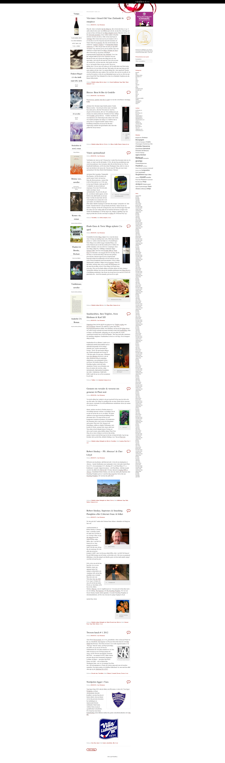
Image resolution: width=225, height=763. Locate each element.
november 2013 (139, 402)
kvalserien (99, 43)
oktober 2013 (138, 403)
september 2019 (139, 307)
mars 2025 (138, 218)
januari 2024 (138, 237)
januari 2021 (138, 286)
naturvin (137, 177)
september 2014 (139, 389)
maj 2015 (137, 378)
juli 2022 (137, 261)
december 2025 (139, 206)
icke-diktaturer (94, 356)
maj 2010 (137, 459)
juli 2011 (137, 440)
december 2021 (139, 271)
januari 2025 (138, 221)
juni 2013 (137, 409)
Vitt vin (105, 144)
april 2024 (138, 233)
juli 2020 (137, 294)
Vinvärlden (94, 217)
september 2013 (139, 405)
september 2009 (139, 470)
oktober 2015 (138, 371)
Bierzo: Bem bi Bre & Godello (101, 92)
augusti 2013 (138, 406)
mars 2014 (138, 397)
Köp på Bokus (76, 152)
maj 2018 (137, 329)
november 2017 (139, 337)
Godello (92, 115)
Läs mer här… (76, 186)
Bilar (136, 73)
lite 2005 (98, 579)
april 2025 (138, 217)
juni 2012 (137, 425)
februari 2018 (138, 333)
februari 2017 (138, 349)
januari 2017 (138, 351)
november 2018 (139, 321)
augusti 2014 (138, 390)
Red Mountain (139, 181)
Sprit (136, 96)
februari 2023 (138, 252)
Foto (136, 79)
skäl (102, 324)
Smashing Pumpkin (92, 476)
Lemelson (122, 441)
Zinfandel (89, 84)
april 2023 (138, 249)
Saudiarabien (123, 330)
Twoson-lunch (97, 640)
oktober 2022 (138, 257)
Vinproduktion (138, 100)
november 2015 (139, 370)
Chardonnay (146, 144)
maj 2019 (137, 313)
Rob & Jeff (103, 470)
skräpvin (105, 217)
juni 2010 (137, 457)
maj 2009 (137, 475)
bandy (104, 743)
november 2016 (139, 353)
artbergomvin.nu (139, 118)
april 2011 (138, 444)
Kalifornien (119, 500)
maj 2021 (137, 280)
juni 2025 (137, 214)
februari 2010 (138, 463)
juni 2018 (137, 328)
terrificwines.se (139, 110)
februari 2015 (138, 382)
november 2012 (139, 418)
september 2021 (139, 275)
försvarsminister (91, 326)
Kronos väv (138, 170)
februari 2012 (138, 430)
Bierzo (112, 144)
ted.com (137, 114)
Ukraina (138, 188)
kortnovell (150, 168)
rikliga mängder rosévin (111, 33)
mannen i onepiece (98, 44)
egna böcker (141, 155)
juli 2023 (137, 245)
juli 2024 (137, 229)
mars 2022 (138, 267)
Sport (105, 82)
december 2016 (139, 352)
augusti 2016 (138, 357)
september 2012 (139, 421)
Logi (136, 86)
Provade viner (113, 622)
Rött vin (101, 82)
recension (150, 179)
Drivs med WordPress (112, 756)
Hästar (137, 80)
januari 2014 (138, 399)
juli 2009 (137, 472)
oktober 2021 (138, 274)
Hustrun (139, 166)
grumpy (139, 161)
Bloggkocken (139, 137)
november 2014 (139, 386)
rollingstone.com (139, 129)
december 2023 (139, 238)
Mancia (119, 144)
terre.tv (137, 111)
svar (93, 84)
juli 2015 (137, 375)
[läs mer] (150, 52)
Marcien (93, 589)
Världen (93, 380)
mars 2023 (138, 251)
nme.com (137, 127)
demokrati (101, 380)
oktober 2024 (138, 225)
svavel (149, 184)
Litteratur (137, 84)
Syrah (137, 186)
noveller (148, 177)
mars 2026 (138, 202)
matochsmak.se (139, 115)
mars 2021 (138, 283)
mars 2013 (138, 413)
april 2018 (138, 330)
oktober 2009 (138, 468)
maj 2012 (137, 426)
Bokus (76, 86)
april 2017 (138, 347)
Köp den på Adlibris (76, 258)
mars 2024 (138, 234)
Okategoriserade (139, 88)
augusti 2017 (138, 341)
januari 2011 (138, 448)
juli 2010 (137, 456)
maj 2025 (137, 216)
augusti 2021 (138, 276)
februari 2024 (138, 236)
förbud (139, 157)
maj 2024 (137, 232)
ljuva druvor (138, 125)
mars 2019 (138, 316)
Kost (92, 743)
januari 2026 (138, 205)
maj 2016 (137, 361)
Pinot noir (122, 437)
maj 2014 (137, 394)
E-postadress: (139, 59)
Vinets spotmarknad (96, 152)
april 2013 (138, 411)
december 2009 (139, 466)
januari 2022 (138, 270)
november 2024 (139, 224)
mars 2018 (138, 332)
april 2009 (138, 476)
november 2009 (139, 467)
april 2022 (138, 266)
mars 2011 (138, 445)
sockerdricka (109, 743)
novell (143, 177)
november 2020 (139, 289)
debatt (123, 328)
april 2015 (138, 379)
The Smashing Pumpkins (113, 591)
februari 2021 (138, 284)
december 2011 (139, 433)
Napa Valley (122, 82)
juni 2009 (137, 474)
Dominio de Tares (113, 50)
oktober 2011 (138, 436)
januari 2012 (138, 432)
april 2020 (138, 298)
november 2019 (139, 305)
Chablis (148, 142)
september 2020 (139, 291)
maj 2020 (137, 297)
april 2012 (138, 428)
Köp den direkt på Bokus (76, 223)
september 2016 (139, 356)
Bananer (137, 72)
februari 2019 (138, 317)
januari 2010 (138, 464)
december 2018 (139, 320)
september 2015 (139, 372)
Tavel (149, 186)
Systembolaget (143, 186)
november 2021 (139, 272)
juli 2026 (137, 197)
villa (114, 743)
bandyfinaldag (90, 713)
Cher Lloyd (111, 474)
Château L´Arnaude (111, 673)
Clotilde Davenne (143, 146)
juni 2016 (137, 360)
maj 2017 (137, 345)
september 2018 (139, 324)
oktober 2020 (138, 290)
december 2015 (139, 368)
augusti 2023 (138, 244)
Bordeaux (145, 137)
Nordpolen (90, 691)
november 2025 (139, 207)
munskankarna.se (139, 130)
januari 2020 (138, 302)
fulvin (101, 217)
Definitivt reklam (95, 82)
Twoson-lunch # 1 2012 (97, 632)
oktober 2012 (138, 420)
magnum (111, 262)
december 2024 (139, 222)
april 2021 (138, 282)
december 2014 (139, 384)
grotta (108, 324)
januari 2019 (138, 318)
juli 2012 (137, 424)
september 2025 (139, 210)
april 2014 (138, 395)
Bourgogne (140, 140)
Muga (105, 50)
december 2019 (139, 303)
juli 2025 (137, 213)
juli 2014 (137, 391)
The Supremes (100, 591)
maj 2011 (137, 443)
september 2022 (139, 259)
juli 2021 (137, 278)
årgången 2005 (91, 250)
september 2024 (139, 226)
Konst (137, 82)
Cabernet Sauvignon (140, 142)
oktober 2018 (138, 322)
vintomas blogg (139, 123)
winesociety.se (139, 126)
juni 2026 (137, 198)
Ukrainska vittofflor (140, 98)
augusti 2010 (138, 455)
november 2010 (139, 451)
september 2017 (139, 340)
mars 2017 (138, 348)
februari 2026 (138, 203)
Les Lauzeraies (140, 172)
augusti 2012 (138, 422)
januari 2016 (138, 367)
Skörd (144, 184)
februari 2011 (138, 447)
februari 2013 (138, 414)
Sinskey (88, 502)
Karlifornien (116, 82)
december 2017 (139, 336)
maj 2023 (137, 248)
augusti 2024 (138, 228)
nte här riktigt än (106, 29)
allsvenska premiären (94, 35)
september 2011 (139, 437)
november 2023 (139, 240)
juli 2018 (137, 326)
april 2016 (138, 363)
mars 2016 (138, 364)
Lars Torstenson (101, 25)
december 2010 (139, 449)
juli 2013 (137, 407)
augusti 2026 (138, 195)
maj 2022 (137, 264)
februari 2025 (138, 220)
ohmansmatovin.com (140, 119)
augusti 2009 (138, 471)
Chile (151, 144)
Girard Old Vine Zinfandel (103, 54)
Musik (108, 500)
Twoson (123, 673)
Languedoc (145, 170)
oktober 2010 (138, 452)
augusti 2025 (138, 212)
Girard (111, 82)
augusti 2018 (138, 325)
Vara (88, 689)
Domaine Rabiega (140, 152)
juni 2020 (137, 295)
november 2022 (139, 256)
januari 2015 (138, 383)
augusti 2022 (138, 260)
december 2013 (139, 401)
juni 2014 (137, 393)
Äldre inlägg (91, 750)
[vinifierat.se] (142, 2)
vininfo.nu (138, 121)
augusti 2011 (138, 438)
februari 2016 (138, 366)
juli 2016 (137, 359)
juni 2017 (137, 344)
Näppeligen (90, 324)
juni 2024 (137, 230)
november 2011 (139, 434)
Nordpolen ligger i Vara (97, 681)
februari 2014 (138, 398)
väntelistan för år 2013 (101, 669)
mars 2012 (138, 429)
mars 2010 (138, 461)
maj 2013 (137, 410)
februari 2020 (138, 301)
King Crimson (139, 168)
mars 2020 (138, 299)
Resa (95, 743)
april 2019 (138, 314)
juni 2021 (137, 279)
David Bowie (139, 148)
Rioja (111, 305)
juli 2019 (137, 310)
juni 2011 (137, 441)
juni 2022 (137, 263)
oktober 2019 (138, 306)
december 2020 (139, 287)
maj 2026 (137, 199)
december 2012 (139, 417)
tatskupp (89, 39)
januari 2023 (138, 253)
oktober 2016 (138, 355)
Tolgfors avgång (119, 324)
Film (136, 77)
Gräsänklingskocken (141, 163)
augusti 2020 (138, 293)
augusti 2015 (138, 374)
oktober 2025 (138, 209)
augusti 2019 (138, 309)
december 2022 (139, 255)
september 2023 (139, 243)
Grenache (146, 158)
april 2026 (138, 201)
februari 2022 (138, 268)
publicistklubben (139, 117)
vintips (148, 189)
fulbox (111, 213)
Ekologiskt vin (103, 441)
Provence (119, 673)
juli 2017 (137, 343)
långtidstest (140, 174)
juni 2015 (137, 376)
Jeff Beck (145, 166)
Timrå (127, 82)
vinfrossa (143, 188)
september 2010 (139, 453)
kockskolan (145, 168)
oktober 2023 (138, 241)
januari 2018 (138, 334)
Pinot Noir (126, 441)
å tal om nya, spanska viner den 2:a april (98, 100)
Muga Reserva (126, 270)
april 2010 (138, 460)
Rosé (137, 92)
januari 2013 (138, 416)
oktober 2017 (138, 338)
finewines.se (138, 122)
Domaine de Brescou (142, 150)
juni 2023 (137, 247)
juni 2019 (137, 311)
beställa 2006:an (108, 250)
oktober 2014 (138, 387)
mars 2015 (138, 380)
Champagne (139, 144)
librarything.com (139, 113)
